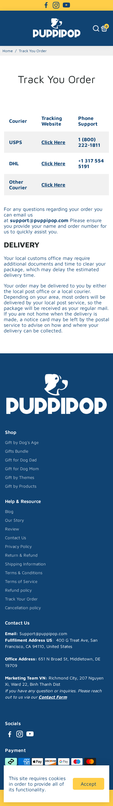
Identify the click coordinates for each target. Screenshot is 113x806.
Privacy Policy (18, 546)
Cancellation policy (23, 607)
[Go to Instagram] (56, 5)
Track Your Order (21, 598)
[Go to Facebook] (46, 5)
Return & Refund (21, 555)
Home (8, 50)
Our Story (14, 520)
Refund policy (18, 590)
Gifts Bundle (16, 451)
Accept (88, 784)
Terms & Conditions (23, 572)
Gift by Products (20, 486)
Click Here (53, 142)
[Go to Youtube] (66, 5)
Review (12, 528)
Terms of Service (21, 581)
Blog (9, 511)
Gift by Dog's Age (22, 442)
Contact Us (15, 537)
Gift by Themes (19, 477)
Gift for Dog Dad (21, 459)
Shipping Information (25, 563)
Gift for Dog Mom (22, 468)
